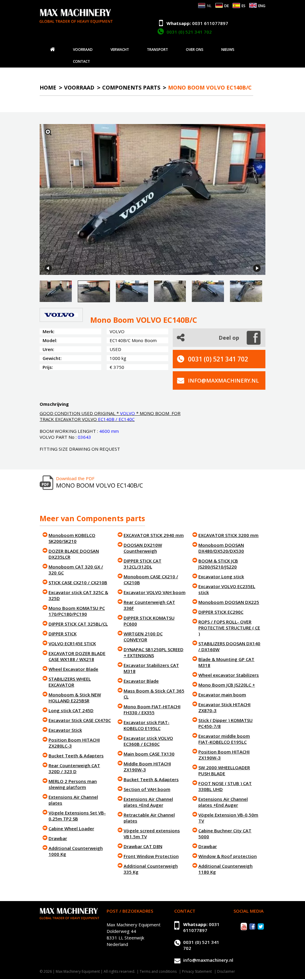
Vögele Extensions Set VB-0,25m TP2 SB (77, 816)
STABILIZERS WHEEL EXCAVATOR (70, 682)
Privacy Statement (197, 971)
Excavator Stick (65, 730)
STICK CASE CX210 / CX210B (78, 582)
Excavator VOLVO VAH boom (155, 592)
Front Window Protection (151, 856)
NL (209, 5)
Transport (157, 50)
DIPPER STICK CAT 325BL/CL (78, 624)
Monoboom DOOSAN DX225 (228, 602)
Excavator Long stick (221, 576)
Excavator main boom (222, 695)
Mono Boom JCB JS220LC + (226, 685)
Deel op (229, 337)
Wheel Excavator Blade (73, 669)
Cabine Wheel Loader (71, 828)
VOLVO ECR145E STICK (72, 643)
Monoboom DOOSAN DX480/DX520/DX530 (221, 548)
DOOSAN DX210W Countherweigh (143, 548)
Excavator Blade (141, 681)
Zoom (48, 132)
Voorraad (83, 50)
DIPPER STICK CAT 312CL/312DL (142, 564)
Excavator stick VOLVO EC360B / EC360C (148, 741)
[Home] (52, 49)
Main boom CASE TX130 (149, 754)
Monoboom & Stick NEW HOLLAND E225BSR (75, 698)
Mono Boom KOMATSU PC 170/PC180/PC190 (77, 611)
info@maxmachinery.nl (223, 380)
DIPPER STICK (63, 634)
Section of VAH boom (147, 789)
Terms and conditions (158, 971)
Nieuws (227, 50)
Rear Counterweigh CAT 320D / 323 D (74, 768)
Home (48, 87)
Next (257, 268)
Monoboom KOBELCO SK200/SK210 (72, 538)
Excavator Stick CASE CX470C (80, 720)
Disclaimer (226, 971)
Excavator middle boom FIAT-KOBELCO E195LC (224, 739)
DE (226, 5)
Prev (48, 268)
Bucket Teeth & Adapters (76, 756)
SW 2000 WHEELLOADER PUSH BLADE (224, 770)
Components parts (131, 87)
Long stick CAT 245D (71, 710)
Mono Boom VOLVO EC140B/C (210, 87)
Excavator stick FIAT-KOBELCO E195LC (146, 725)
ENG (261, 5)
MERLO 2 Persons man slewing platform (73, 784)
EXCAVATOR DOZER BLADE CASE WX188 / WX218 (77, 656)
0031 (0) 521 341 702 (189, 32)
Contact (81, 61)
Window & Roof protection (227, 856)
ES (243, 5)
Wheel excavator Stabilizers (228, 675)
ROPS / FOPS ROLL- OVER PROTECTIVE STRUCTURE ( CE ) (229, 628)
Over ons (194, 50)
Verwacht (120, 50)
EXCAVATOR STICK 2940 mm (154, 535)
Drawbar (58, 838)
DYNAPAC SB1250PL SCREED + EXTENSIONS (153, 652)
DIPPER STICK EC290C (220, 612)
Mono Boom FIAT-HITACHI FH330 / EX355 (152, 709)
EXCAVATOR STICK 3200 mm (228, 535)
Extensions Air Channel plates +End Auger (148, 802)
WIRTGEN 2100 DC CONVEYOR (143, 637)
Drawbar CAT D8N (143, 846)
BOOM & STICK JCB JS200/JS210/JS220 (218, 564)
